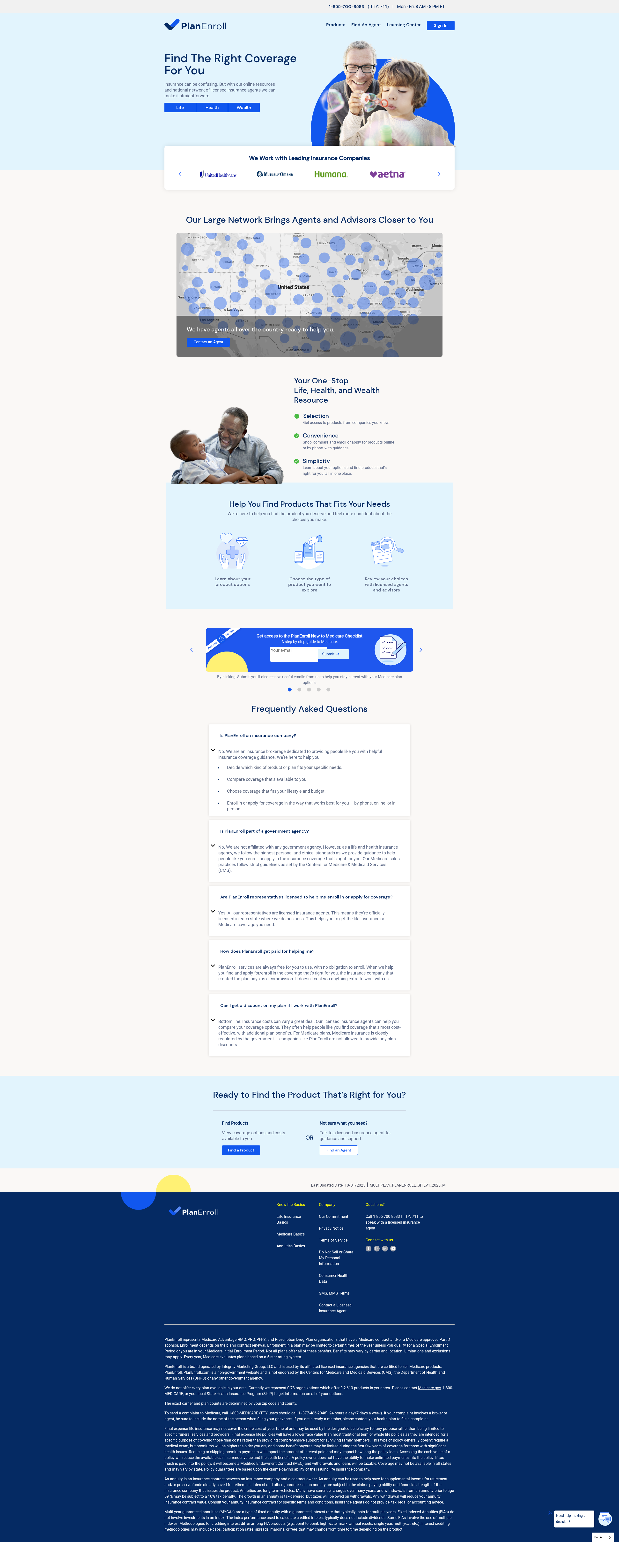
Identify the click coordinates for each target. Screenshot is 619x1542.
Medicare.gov (429, 1388)
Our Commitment (333, 1216)
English (599, 1537)
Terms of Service (333, 1240)
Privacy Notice (331, 1228)
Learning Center (404, 25)
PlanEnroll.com (196, 1372)
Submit (328, 654)
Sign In (441, 25)
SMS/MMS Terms (334, 1293)
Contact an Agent (208, 342)
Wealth (244, 107)
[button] (309, 736)
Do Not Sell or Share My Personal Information (336, 1258)
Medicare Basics (291, 1234)
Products (335, 25)
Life (180, 107)
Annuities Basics (291, 1246)
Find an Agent (366, 25)
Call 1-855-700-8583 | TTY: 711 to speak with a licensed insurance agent (394, 1222)
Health (212, 107)
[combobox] (603, 1537)
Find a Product (241, 1150)
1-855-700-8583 (346, 6)
